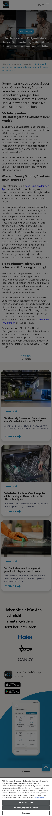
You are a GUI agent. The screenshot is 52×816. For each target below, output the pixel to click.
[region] (26, 796)
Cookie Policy (39, 797)
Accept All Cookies (26, 802)
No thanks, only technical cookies (26, 808)
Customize (26, 813)
